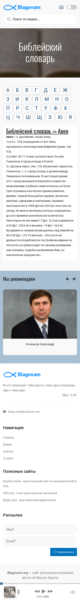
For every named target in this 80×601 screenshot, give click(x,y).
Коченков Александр (40, 344)
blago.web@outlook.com (24, 411)
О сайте (8, 458)
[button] (37, 591)
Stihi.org (8, 493)
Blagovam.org (17, 573)
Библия (8, 451)
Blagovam (28, 7)
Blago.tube (10, 500)
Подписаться (65, 552)
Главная (8, 437)
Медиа (7, 444)
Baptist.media (12, 481)
